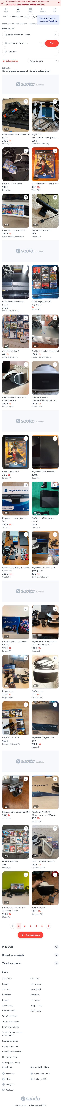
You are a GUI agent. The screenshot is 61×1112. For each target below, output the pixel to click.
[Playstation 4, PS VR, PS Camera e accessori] (15, 554)
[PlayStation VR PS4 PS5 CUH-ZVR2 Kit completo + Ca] (45, 628)
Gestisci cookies (9, 1010)
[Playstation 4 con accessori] (45, 457)
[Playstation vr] (15, 677)
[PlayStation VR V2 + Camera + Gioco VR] (15, 628)
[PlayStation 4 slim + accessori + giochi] (15, 121)
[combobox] (30, 34)
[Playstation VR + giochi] (15, 169)
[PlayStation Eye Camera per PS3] (15, 799)
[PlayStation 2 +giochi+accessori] (45, 336)
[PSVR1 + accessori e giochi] (45, 847)
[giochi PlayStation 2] (15, 336)
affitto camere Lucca (20, 16)
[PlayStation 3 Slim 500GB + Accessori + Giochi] (15, 894)
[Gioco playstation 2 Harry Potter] (45, 169)
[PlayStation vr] (45, 677)
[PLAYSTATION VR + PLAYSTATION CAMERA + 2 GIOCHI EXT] (45, 384)
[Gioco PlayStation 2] (15, 457)
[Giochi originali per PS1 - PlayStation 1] (45, 288)
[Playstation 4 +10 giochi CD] (15, 216)
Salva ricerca (12, 61)
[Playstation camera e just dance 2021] (15, 505)
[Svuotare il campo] (55, 34)
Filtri (52, 43)
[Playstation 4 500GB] (15, 724)
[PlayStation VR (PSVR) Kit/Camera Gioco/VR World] (45, 799)
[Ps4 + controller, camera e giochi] (15, 288)
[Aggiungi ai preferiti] (26, 101)
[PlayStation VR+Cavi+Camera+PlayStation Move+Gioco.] (45, 121)
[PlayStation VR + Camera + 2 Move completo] (15, 384)
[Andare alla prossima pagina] (48, 926)
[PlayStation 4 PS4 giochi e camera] (45, 505)
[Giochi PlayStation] (15, 847)
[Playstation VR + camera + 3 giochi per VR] (45, 554)
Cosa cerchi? (8, 28)
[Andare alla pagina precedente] (12, 926)
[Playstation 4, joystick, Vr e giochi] (45, 724)
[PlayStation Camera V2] (45, 216)
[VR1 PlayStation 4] (45, 894)
